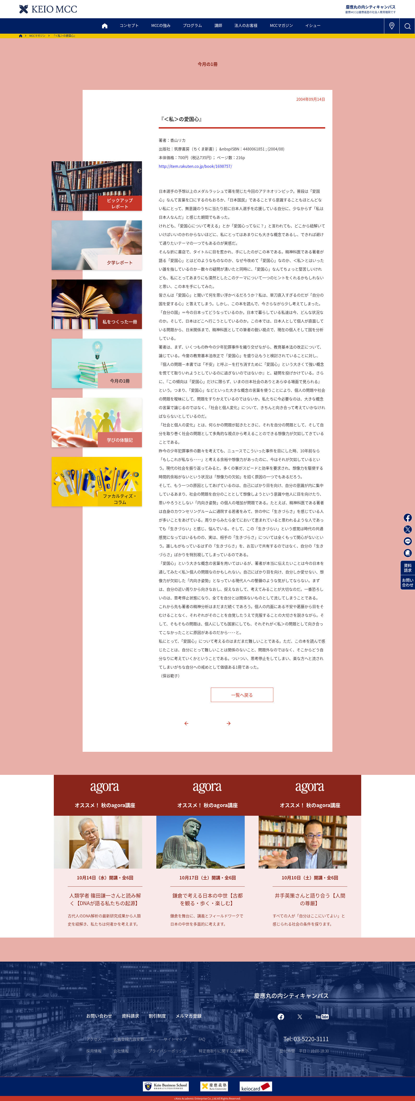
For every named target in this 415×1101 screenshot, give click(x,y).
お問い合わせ (408, 582)
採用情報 (94, 1051)
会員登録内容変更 (128, 1039)
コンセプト (129, 25)
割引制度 (157, 1016)
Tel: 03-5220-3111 (306, 1038)
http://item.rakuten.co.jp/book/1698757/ (195, 166)
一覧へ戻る (242, 695)
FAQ (202, 1039)
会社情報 (121, 1051)
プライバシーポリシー (167, 1051)
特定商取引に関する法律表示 (224, 1051)
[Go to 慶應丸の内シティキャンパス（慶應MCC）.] (20, 35)
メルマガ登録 (188, 1016)
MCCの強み (161, 25)
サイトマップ (175, 1039)
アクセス (93, 1039)
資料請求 (408, 567)
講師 (218, 25)
